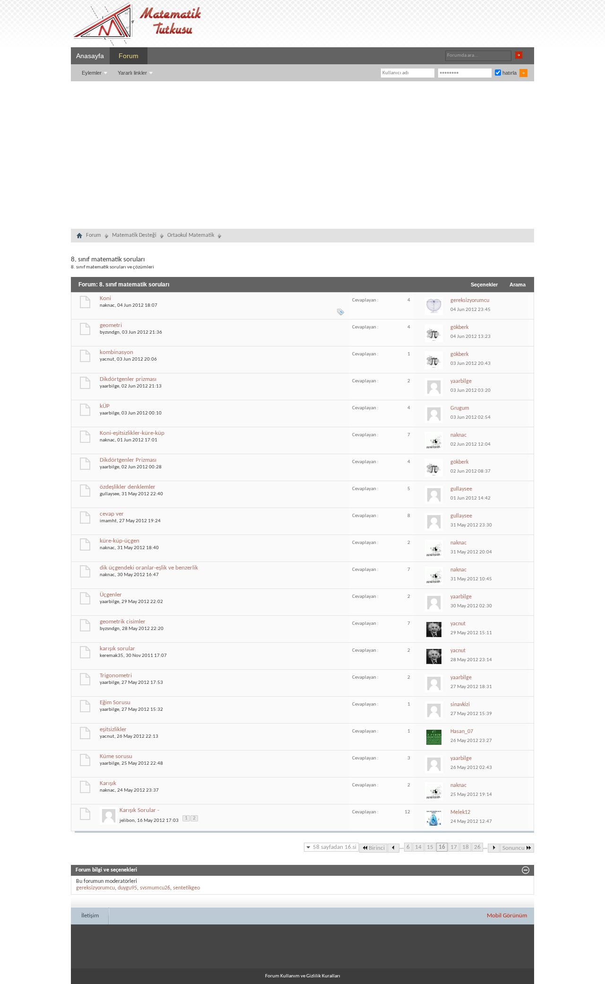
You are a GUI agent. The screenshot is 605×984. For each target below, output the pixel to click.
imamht (108, 521)
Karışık (108, 783)
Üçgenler (111, 595)
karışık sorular (117, 649)
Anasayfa (90, 56)
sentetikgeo (186, 888)
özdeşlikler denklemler (128, 487)
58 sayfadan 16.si (334, 847)
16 (442, 847)
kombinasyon (116, 352)
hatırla (509, 73)
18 (465, 847)
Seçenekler (484, 284)
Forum (128, 56)
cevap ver (112, 514)
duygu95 (127, 888)
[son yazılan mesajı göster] (435, 306)
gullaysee (109, 494)
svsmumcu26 (155, 888)
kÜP (105, 406)
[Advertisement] (302, 152)
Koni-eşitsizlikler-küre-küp (132, 433)
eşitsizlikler (113, 729)
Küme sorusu (116, 756)
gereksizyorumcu (95, 888)
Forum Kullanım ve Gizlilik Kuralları (302, 976)
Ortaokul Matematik (190, 235)
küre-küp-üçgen (119, 541)
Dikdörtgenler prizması (128, 379)
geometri (111, 325)
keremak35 (111, 655)
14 (418, 847)
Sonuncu (513, 848)
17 (453, 847)
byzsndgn (110, 332)
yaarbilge (109, 386)
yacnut (107, 359)
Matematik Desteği (134, 235)
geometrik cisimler (123, 622)
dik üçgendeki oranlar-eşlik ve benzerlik (149, 568)
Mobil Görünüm (507, 916)
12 (407, 812)
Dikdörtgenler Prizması (128, 460)
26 (477, 847)
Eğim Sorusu (115, 702)
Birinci (377, 848)
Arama (518, 284)
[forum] (79, 237)
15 (430, 847)
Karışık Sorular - (139, 810)
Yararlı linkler (132, 73)
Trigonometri (116, 676)
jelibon (127, 820)
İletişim (90, 916)
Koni (105, 298)
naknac (107, 305)
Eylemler (92, 73)
